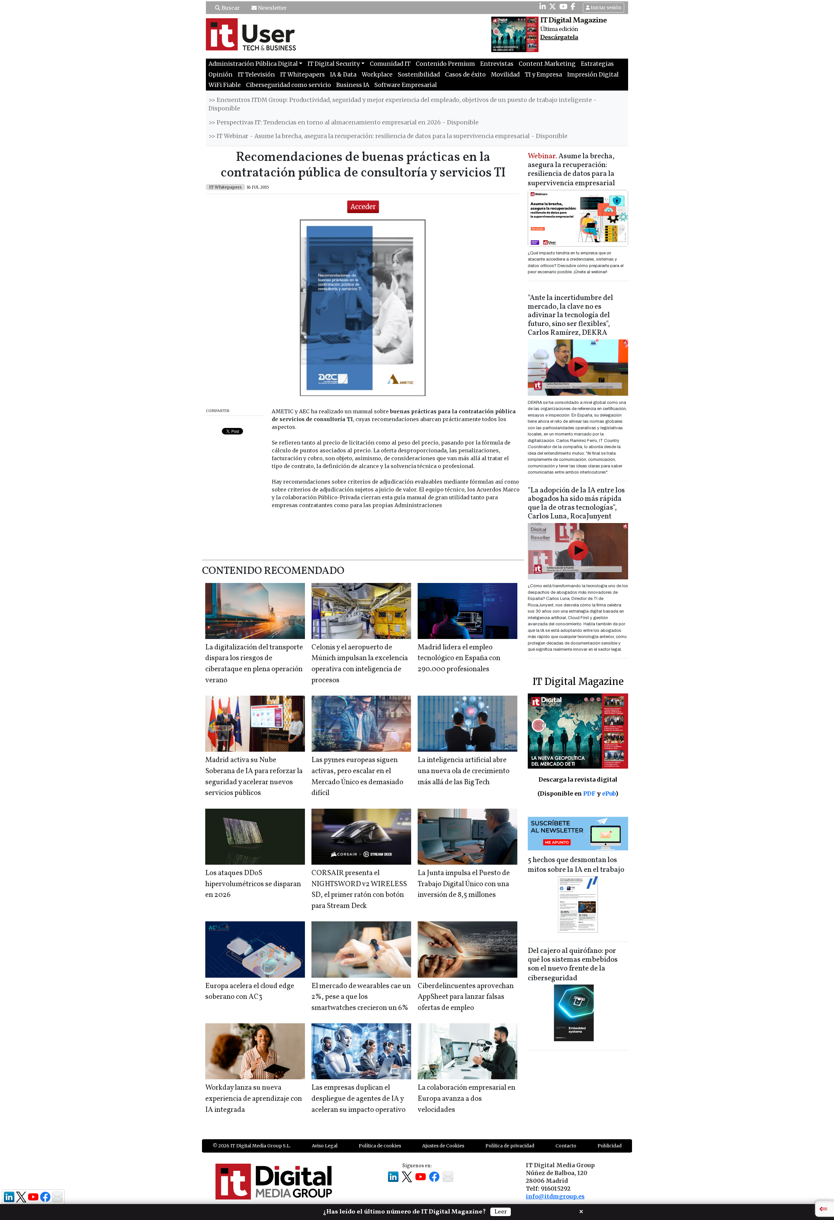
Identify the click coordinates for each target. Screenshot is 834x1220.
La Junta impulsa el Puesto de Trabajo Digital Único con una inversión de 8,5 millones (464, 884)
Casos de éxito (465, 74)
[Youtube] (563, 6)
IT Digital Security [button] (334, 63)
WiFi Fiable (224, 85)
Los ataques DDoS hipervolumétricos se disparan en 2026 (253, 884)
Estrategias (597, 63)
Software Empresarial (405, 85)
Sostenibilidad (419, 74)
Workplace (377, 74)
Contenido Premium (445, 63)
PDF (589, 793)
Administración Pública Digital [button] (253, 63)
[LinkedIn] (542, 6)
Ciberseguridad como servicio (288, 85)
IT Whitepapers (302, 74)
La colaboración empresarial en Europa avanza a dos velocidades (466, 1099)
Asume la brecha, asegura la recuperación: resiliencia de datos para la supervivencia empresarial (571, 170)
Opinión (220, 74)
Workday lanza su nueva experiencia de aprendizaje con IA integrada (253, 1099)
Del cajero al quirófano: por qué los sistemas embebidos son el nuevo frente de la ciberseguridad (573, 965)
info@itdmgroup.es (555, 1196)
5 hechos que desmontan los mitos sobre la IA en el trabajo (576, 865)
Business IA (352, 85)
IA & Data (343, 74)
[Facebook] (573, 6)
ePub (608, 793)
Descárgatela (559, 37)
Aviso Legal (325, 1146)
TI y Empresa (543, 74)
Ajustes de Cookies (443, 1146)
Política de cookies (380, 1146)
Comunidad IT (390, 63)
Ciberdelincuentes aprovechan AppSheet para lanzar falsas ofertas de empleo (466, 997)
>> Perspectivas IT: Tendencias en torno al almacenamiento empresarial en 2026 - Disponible (343, 122)
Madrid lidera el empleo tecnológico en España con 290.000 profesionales (459, 658)
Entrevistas (496, 63)
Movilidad (505, 74)
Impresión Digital (593, 74)
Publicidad (609, 1146)
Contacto (565, 1146)
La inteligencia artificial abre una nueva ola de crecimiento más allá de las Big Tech (464, 771)
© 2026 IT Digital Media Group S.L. (252, 1146)
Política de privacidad (509, 1146)
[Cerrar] (581, 1210)
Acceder (363, 207)
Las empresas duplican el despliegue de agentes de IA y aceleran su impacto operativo (358, 1099)
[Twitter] (552, 6)
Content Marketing (547, 63)
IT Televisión (256, 74)
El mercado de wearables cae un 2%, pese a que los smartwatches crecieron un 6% (361, 997)
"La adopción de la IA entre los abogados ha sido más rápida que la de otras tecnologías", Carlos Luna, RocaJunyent (576, 504)
